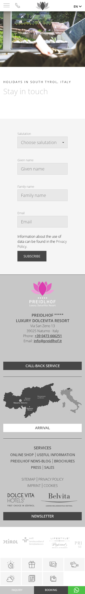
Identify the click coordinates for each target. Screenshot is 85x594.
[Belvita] (59, 500)
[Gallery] (53, 564)
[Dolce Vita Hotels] (21, 500)
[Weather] (10, 578)
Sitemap (29, 479)
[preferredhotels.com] (50, 541)
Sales (49, 467)
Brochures (64, 461)
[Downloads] (52, 578)
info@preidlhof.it (48, 341)
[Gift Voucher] (32, 564)
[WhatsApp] (76, 590)
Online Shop (22, 454)
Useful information (56, 454)
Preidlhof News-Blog (31, 461)
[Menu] (6, 5)
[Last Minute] (10, 564)
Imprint (34, 485)
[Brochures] (32, 578)
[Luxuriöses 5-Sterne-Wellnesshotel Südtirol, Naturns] (36, 352)
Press (36, 467)
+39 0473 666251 (48, 335)
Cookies (51, 485)
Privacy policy (50, 479)
